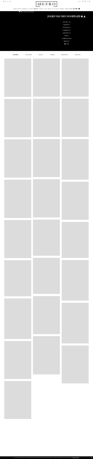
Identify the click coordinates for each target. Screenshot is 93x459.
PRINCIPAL (35, 8)
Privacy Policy (75, 457)
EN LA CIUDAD (55, 8)
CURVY (45, 8)
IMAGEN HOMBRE (69, 8)
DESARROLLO (25, 8)
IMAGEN (15, 8)
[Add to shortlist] (82, 16)
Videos (52, 54)
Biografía (64, 54)
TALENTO (41, 8)
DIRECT (49, 8)
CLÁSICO (30, 8)
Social (41, 54)
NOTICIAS (77, 54)
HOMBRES (61, 8)
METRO (19, 8)
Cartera (15, 54)
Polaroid (29, 54)
